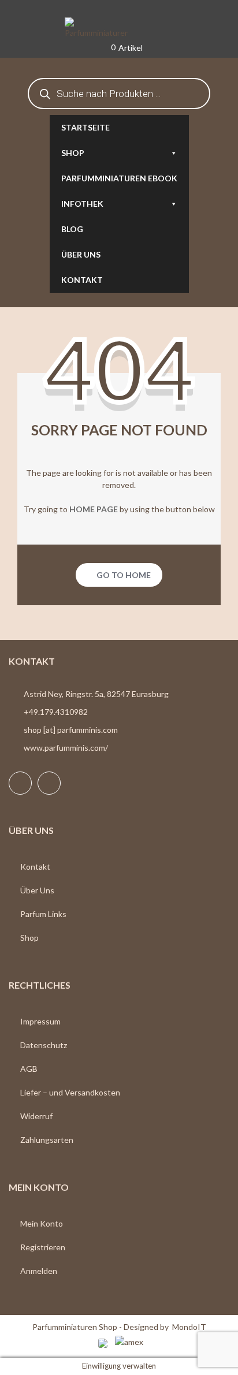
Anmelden (38, 1271)
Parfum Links (43, 914)
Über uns (81, 254)
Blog (72, 229)
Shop (72, 153)
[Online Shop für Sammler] (119, 28)
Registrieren (42, 1247)
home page (93, 509)
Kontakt (82, 280)
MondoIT (189, 1327)
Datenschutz (43, 1045)
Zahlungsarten (46, 1140)
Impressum (40, 1021)
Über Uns (37, 890)
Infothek (82, 203)
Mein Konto (41, 1223)
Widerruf (36, 1116)
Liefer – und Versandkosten (70, 1092)
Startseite (85, 127)
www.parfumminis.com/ (66, 747)
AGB (29, 1069)
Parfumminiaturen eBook (119, 178)
